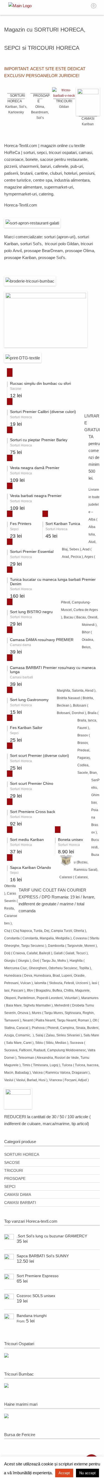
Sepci (10, 1186)
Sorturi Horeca (21, 1154)
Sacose (12, 1162)
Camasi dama (17, 1194)
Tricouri (13, 1170)
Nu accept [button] (87, 1473)
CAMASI (88, 119)
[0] (97, 8)
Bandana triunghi (32, 1316)
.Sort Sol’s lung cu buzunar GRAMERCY (52, 1236)
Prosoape (15, 1178)
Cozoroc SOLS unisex (36, 1296)
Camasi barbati (20, 1202)
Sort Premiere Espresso (38, 1276)
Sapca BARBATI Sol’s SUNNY (43, 1256)
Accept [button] (64, 1473)
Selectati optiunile (7, 372)
